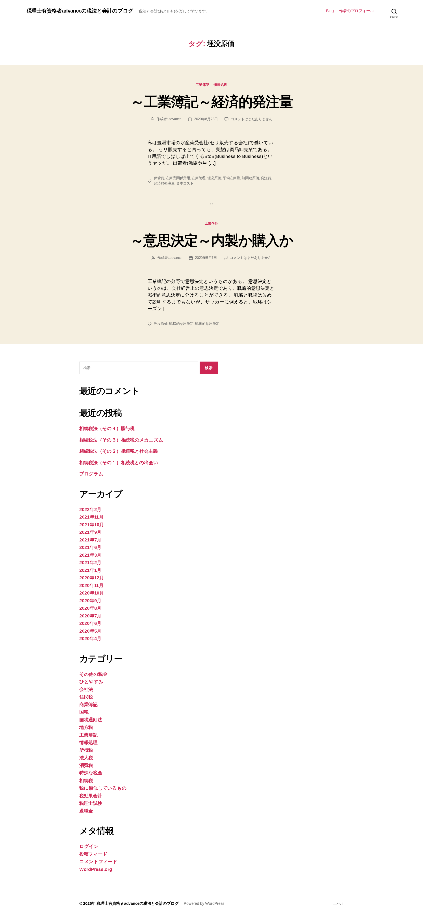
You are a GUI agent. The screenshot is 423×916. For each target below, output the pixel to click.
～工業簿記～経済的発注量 (211, 102)
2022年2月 (90, 509)
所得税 (86, 750)
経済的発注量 (164, 183)
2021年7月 (90, 539)
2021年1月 (90, 570)
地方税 (86, 727)
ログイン (88, 846)
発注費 (266, 178)
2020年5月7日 (206, 258)
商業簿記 (88, 704)
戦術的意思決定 (207, 323)
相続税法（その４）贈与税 (107, 428)
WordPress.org (95, 869)
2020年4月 (90, 638)
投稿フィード (93, 854)
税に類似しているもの (102, 787)
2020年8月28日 (206, 119)
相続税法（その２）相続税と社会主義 (118, 451)
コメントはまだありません (251, 119)
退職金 (86, 810)
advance (175, 119)
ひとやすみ (91, 681)
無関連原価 (250, 178)
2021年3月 (90, 555)
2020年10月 (91, 592)
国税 (83, 712)
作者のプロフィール (356, 11)
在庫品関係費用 (178, 178)
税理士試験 (90, 803)
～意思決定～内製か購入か (211, 240)
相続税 (86, 780)
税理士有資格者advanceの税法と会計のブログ (79, 10)
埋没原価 (214, 178)
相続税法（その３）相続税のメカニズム (121, 439)
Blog (330, 11)
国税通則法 (90, 719)
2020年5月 (90, 630)
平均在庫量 (231, 178)
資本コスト (185, 183)
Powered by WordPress (204, 903)
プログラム (91, 473)
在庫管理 (199, 178)
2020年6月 (90, 623)
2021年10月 (91, 524)
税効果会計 (90, 795)
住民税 (86, 696)
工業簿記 (202, 85)
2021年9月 (90, 532)
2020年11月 (91, 585)
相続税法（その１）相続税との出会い (118, 462)
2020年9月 (90, 600)
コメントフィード (98, 861)
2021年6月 (90, 547)
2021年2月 (90, 562)
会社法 (86, 689)
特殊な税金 (90, 772)
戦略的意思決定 (181, 323)
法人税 (86, 757)
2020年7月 (90, 615)
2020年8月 (90, 608)
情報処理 (220, 85)
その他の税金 (93, 674)
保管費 (159, 178)
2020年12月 (91, 577)
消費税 (86, 765)
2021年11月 (91, 516)
